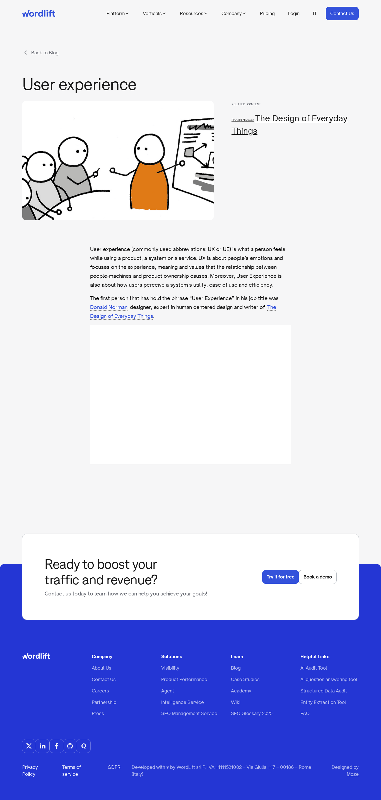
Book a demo (317, 577)
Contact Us (342, 13)
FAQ (305, 713)
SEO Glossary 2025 (252, 713)
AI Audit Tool (313, 668)
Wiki (235, 702)
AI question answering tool (328, 679)
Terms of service (71, 770)
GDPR (114, 767)
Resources (191, 13)
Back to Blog (45, 52)
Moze (353, 774)
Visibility (170, 668)
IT (315, 13)
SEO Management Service (189, 713)
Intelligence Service (182, 702)
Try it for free (281, 577)
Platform (116, 13)
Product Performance (184, 679)
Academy (241, 691)
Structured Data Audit (323, 691)
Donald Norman (243, 120)
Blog (236, 668)
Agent (167, 691)
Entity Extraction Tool (323, 702)
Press (98, 713)
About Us (101, 668)
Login (294, 13)
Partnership (104, 702)
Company (231, 13)
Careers (100, 691)
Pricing (267, 13)
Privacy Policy (30, 770)
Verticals (152, 13)
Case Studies (245, 679)
